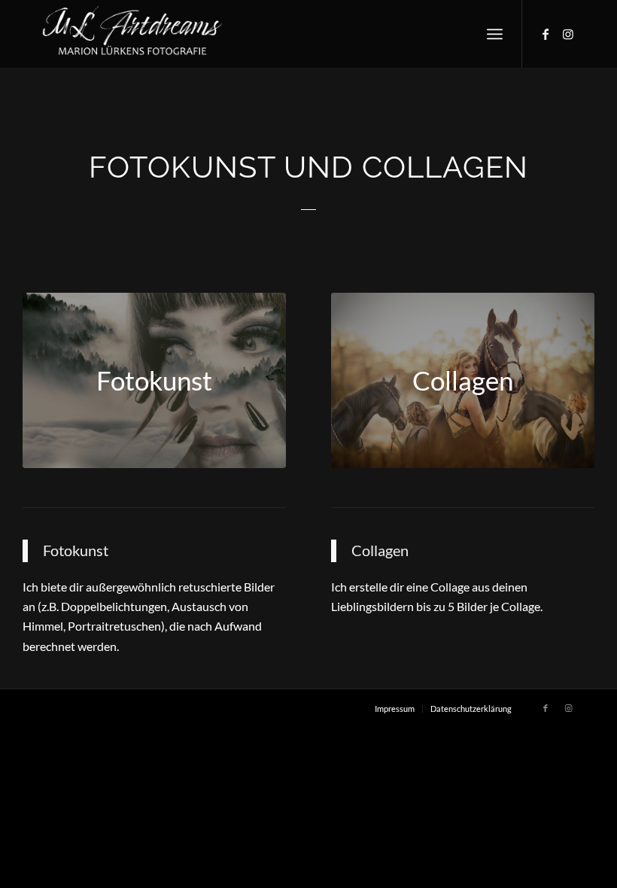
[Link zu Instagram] (568, 34)
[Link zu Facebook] (545, 34)
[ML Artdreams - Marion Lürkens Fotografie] (132, 34)
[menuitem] (495, 34)
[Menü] (495, 34)
